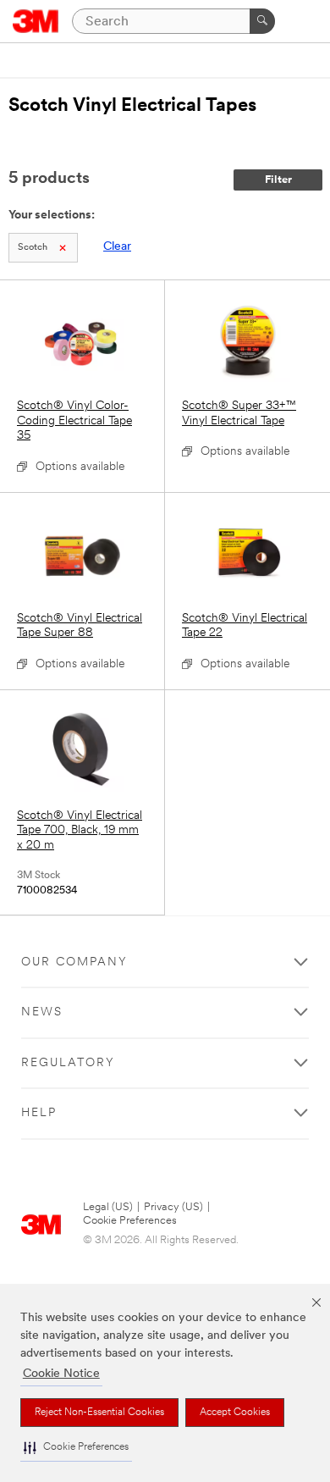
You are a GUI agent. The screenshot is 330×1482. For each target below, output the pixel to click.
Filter (278, 179)
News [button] (42, 1012)
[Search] (262, 21)
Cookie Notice (61, 1374)
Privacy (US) (173, 1207)
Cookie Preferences (130, 1220)
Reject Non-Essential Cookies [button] (99, 1412)
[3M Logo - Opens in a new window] (36, 21)
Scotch (32, 247)
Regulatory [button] (68, 1063)
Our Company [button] (74, 962)
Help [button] (39, 1113)
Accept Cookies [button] (235, 1412)
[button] (76, 1448)
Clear (117, 247)
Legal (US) (108, 1207)
